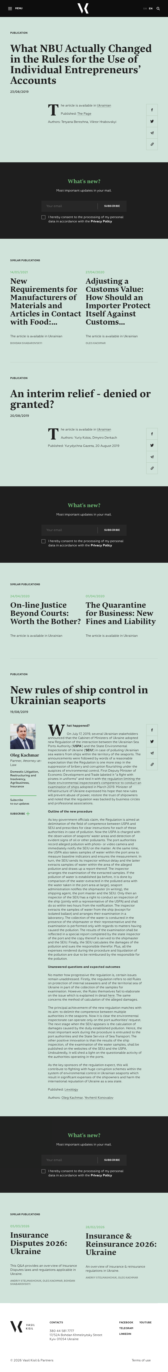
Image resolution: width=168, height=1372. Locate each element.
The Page (84, 113)
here (111, 995)
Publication (18, 33)
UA (145, 9)
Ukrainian (104, 105)
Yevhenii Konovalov (99, 1097)
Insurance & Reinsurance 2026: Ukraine (121, 1243)
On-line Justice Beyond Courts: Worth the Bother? (45, 613)
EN (150, 9)
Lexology (71, 1089)
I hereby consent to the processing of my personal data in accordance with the (85, 219)
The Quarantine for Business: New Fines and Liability (121, 613)
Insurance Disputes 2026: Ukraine (38, 1243)
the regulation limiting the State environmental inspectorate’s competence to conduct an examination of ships (94, 783)
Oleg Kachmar (72, 1097)
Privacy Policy (101, 221)
